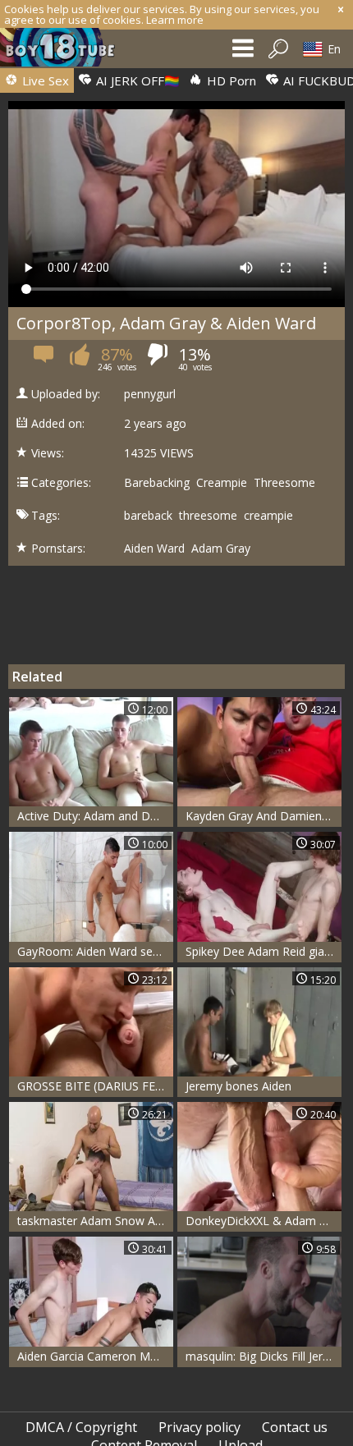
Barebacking (157, 483)
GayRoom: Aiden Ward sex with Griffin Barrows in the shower (95, 951)
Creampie (221, 483)
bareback (148, 515)
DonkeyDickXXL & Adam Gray (264, 1220)
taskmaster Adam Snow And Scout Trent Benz (95, 1220)
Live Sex (44, 80)
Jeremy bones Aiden (238, 1086)
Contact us (295, 1427)
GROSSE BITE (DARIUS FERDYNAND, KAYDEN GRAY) (95, 1086)
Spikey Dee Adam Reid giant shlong (264, 951)
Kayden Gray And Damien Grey (264, 816)
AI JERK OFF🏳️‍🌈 (136, 80)
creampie (268, 515)
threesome (208, 515)
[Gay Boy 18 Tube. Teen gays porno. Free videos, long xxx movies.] (65, 51)
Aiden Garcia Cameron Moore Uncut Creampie (95, 1356)
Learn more (175, 19)
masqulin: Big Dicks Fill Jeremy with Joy (264, 1356)
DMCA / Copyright (81, 1427)
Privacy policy (199, 1427)
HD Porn (230, 80)
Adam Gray (220, 548)
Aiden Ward (154, 548)
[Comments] (45, 359)
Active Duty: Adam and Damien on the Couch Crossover (95, 816)
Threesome (284, 483)
